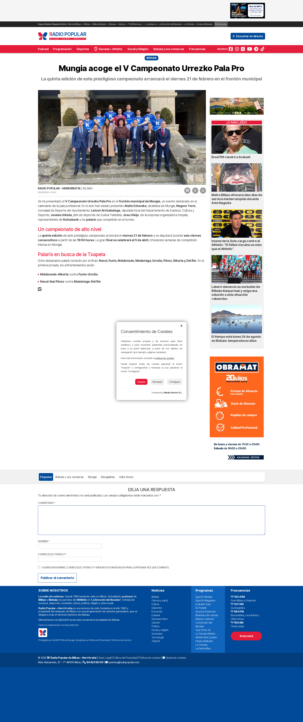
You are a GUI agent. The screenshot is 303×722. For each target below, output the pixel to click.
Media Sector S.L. (173, 392)
